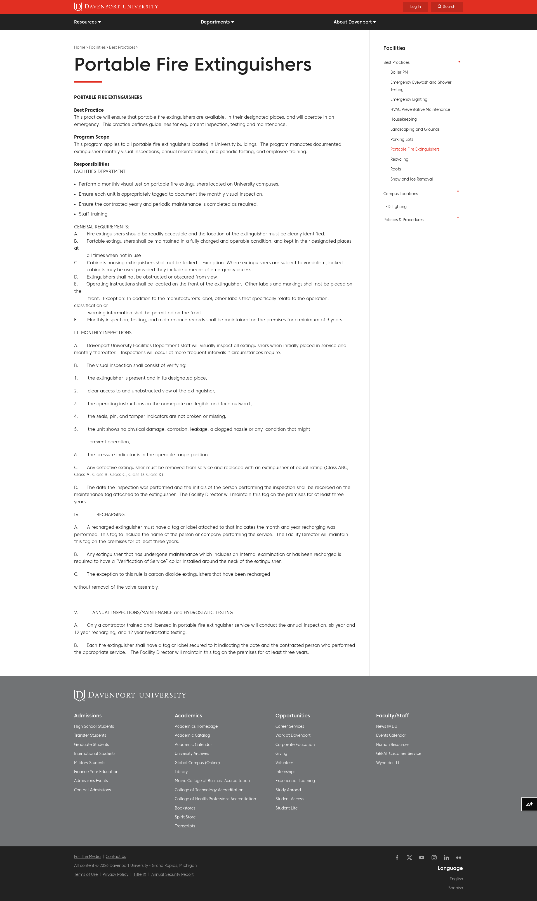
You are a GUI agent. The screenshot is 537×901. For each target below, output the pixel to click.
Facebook (397, 857)
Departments (215, 22)
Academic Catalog (192, 735)
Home (79, 47)
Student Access (289, 798)
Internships (285, 771)
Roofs (395, 169)
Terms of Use (86, 874)
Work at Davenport (292, 735)
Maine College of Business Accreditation (212, 780)
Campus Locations (400, 193)
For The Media (87, 856)
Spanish (455, 887)
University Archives (192, 753)
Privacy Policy (115, 874)
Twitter (409, 857)
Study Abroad (288, 789)
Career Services (289, 726)
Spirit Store (185, 817)
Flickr (458, 857)
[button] (458, 62)
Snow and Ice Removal (411, 179)
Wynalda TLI (387, 762)
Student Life (286, 808)
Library (181, 771)
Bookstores (185, 808)
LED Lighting (395, 206)
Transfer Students (90, 735)
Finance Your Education (96, 771)
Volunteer (284, 762)
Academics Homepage (196, 726)
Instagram (434, 857)
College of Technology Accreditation (209, 789)
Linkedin (446, 857)
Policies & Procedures (403, 219)
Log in (415, 6)
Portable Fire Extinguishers (414, 149)
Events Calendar (391, 735)
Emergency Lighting (408, 99)
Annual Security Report (172, 874)
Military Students (89, 762)
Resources (85, 22)
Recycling (399, 159)
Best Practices (122, 47)
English (456, 878)
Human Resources (392, 744)
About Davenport (353, 22)
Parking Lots (401, 139)
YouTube (422, 857)
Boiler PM (399, 72)
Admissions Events (91, 780)
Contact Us (116, 856)
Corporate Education (295, 744)
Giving (281, 753)
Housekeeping (403, 119)
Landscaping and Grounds (414, 129)
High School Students (94, 726)
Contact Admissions (92, 789)
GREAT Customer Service (398, 753)
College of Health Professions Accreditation (215, 798)
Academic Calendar (193, 744)
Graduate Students (91, 744)
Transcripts (185, 826)
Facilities (97, 47)
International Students (94, 753)
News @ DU (386, 726)
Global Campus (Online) (197, 762)
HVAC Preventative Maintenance (420, 109)
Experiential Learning (295, 780)
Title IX (139, 874)
